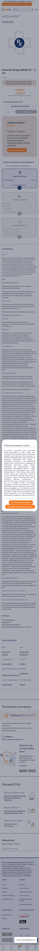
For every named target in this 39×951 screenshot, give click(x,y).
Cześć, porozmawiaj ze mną (25, 940)
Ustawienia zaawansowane (21, 502)
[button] (35, 937)
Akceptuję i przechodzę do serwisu (20, 507)
